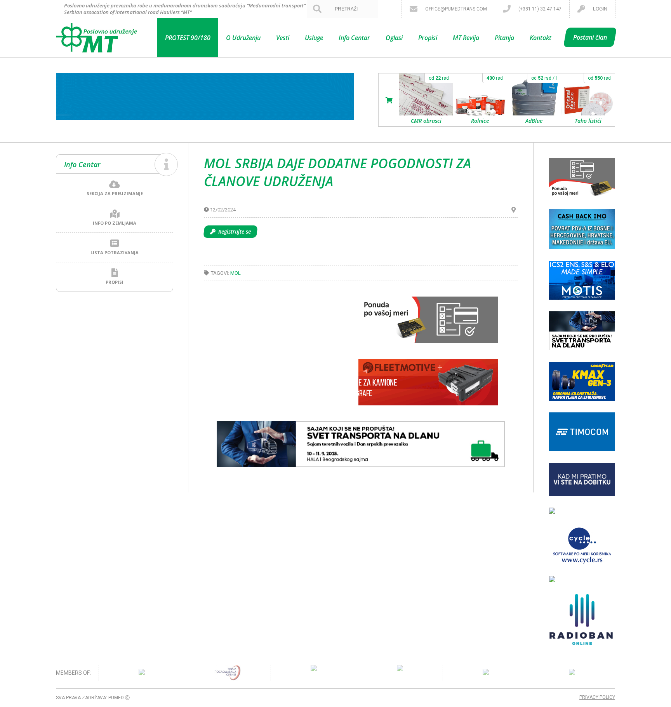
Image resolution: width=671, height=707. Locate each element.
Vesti (282, 37)
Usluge (314, 37)
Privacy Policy (597, 697)
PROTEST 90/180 (187, 37)
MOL (235, 273)
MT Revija (466, 37)
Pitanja (504, 37)
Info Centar (354, 37)
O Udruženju (243, 37)
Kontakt (540, 37)
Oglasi (394, 37)
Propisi (427, 37)
